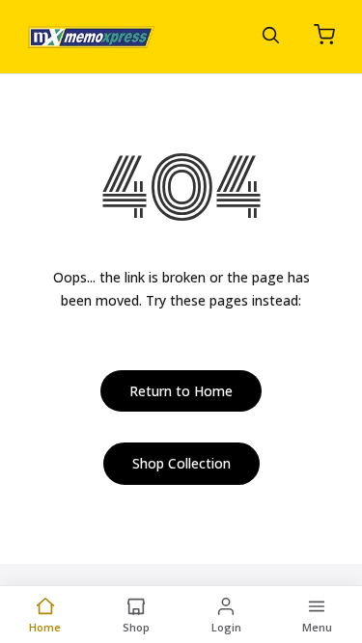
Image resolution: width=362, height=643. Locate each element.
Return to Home (181, 391)
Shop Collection (181, 463)
